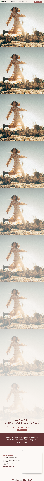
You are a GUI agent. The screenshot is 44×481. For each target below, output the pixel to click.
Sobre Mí (26, 1)
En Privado (13, 1)
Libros (16, 1)
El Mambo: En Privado (21, 429)
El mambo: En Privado (38, 1)
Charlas (23, 1)
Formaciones (20, 1)
